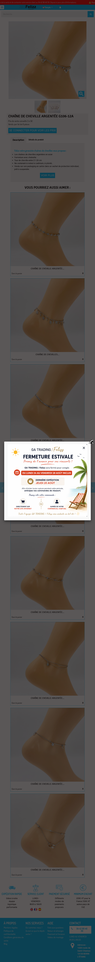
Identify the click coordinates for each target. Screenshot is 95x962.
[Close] (91, 441)
